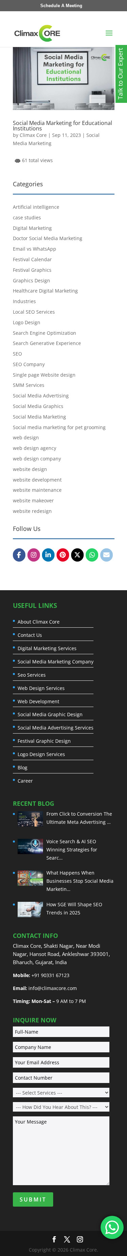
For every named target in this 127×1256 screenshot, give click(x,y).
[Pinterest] (63, 555)
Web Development (38, 701)
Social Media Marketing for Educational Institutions (62, 125)
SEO (17, 353)
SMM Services (28, 385)
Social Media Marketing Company (55, 662)
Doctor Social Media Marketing (47, 238)
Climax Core (33, 135)
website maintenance (37, 490)
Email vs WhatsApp (34, 249)
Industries (24, 301)
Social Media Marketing (39, 416)
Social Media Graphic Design (50, 714)
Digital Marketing (32, 228)
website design (30, 469)
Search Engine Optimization (44, 333)
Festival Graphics (32, 270)
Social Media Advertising (41, 395)
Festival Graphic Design (44, 741)
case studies (27, 217)
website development (37, 479)
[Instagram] (33, 555)
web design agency (34, 448)
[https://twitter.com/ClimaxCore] (77, 555)
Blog (22, 768)
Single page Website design (44, 375)
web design (26, 437)
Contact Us (30, 635)
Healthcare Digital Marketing (45, 290)
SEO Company (29, 364)
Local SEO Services (34, 312)
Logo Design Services (41, 754)
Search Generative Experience (47, 343)
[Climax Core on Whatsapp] (92, 555)
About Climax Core (39, 622)
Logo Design (26, 322)
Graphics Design (31, 280)
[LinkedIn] (48, 555)
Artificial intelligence (36, 207)
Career (25, 781)
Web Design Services (41, 688)
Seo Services (32, 675)
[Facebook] (19, 555)
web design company (37, 458)
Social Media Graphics (38, 406)
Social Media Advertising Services (55, 728)
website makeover (33, 500)
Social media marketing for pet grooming (59, 427)
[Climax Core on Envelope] (106, 555)
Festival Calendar (32, 259)
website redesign (32, 511)
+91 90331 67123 (50, 975)
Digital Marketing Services (47, 648)
